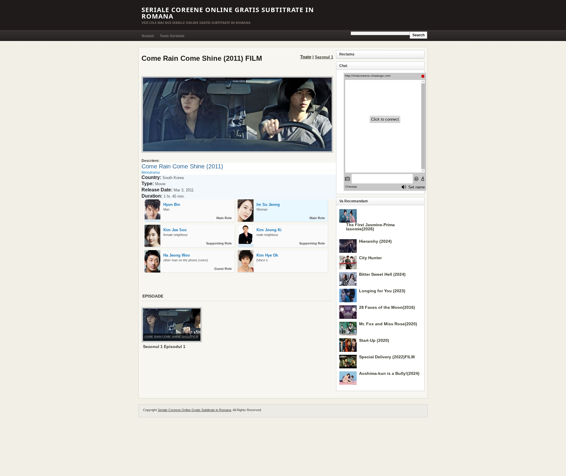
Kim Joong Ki (269, 230)
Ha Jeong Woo (176, 255)
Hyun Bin (171, 204)
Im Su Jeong (268, 204)
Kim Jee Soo (175, 230)
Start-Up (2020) (374, 340)
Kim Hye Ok (267, 255)
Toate (305, 56)
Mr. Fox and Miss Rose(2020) (388, 323)
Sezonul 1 (324, 57)
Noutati (148, 36)
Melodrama (151, 172)
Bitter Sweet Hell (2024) (382, 274)
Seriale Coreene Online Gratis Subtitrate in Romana (228, 12)
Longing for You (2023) (382, 290)
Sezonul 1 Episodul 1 (164, 346)
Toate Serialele (172, 36)
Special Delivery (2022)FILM (387, 356)
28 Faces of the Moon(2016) (387, 307)
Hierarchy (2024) (375, 241)
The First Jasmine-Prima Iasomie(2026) (370, 226)
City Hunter (370, 257)
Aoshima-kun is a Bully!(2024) (389, 373)
